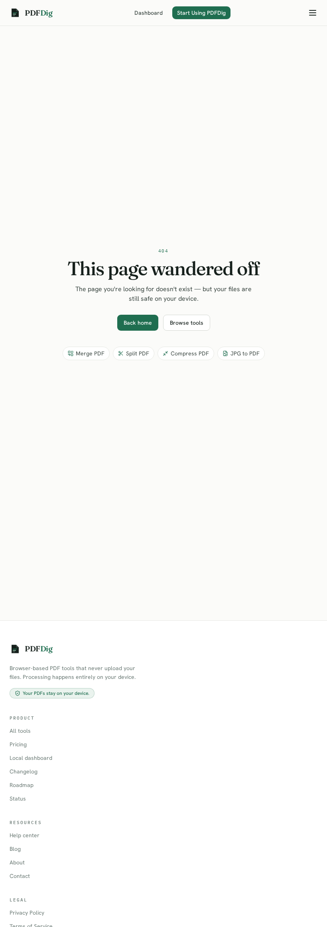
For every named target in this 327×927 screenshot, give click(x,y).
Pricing (18, 744)
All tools (20, 730)
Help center (24, 835)
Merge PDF (90, 353)
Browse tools (186, 322)
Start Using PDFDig (201, 12)
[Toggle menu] (312, 13)
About (17, 862)
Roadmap (21, 785)
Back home (138, 322)
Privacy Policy (27, 912)
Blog (15, 848)
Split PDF (137, 353)
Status (18, 798)
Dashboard (148, 12)
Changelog (23, 771)
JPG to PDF (245, 353)
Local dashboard (31, 757)
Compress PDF (190, 353)
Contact (20, 876)
